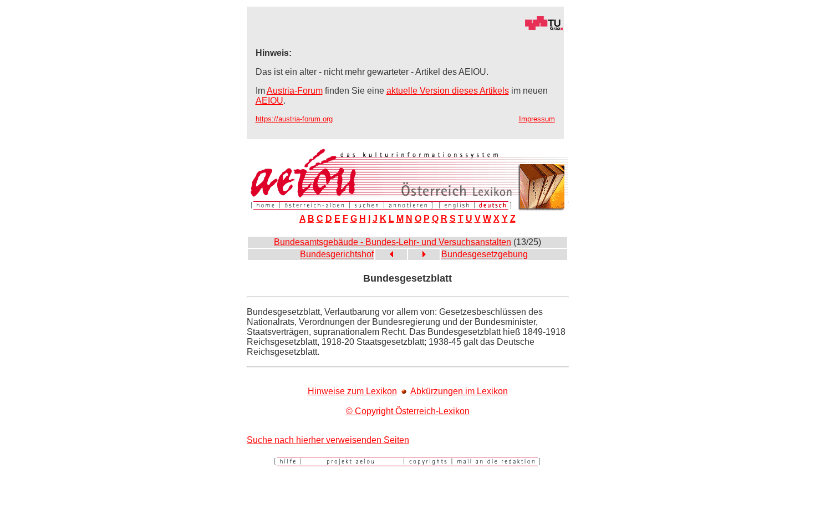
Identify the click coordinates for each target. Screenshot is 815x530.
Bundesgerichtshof (337, 254)
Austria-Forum (295, 90)
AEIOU (269, 100)
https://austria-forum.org (294, 119)
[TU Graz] (405, 27)
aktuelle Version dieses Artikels (447, 90)
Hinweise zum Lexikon (352, 391)
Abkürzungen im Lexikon (459, 391)
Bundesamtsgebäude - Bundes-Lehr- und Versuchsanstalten (392, 242)
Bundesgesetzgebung (484, 254)
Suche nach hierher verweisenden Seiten (328, 440)
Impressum (537, 119)
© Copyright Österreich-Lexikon (408, 411)
